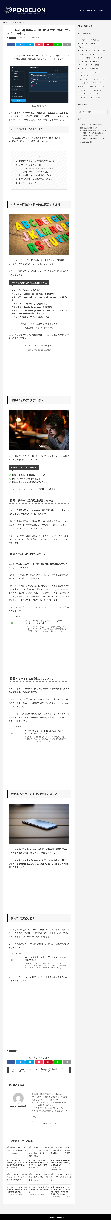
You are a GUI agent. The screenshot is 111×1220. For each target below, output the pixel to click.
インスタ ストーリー (84, 79)
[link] (34, 1117)
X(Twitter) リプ (82, 54)
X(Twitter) (12, 37)
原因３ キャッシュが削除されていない (38, 175)
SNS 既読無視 (94, 40)
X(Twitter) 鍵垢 (94, 68)
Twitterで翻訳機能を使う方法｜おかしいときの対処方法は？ (45, 958)
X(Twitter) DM (82, 43)
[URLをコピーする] (67, 44)
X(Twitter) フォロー (99, 50)
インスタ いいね (94, 72)
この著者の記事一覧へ (50, 1124)
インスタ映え (82, 97)
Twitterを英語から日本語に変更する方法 (36, 161)
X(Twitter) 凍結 (97, 58)
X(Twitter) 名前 (82, 61)
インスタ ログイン (84, 90)
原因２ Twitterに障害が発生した (35, 172)
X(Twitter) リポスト (96, 54)
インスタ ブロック (98, 83)
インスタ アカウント (84, 76)
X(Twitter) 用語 (94, 65)
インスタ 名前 (82, 94)
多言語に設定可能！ (27, 183)
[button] (11, 44)
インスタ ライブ (100, 86)
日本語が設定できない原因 (30, 165)
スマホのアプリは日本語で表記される (35, 179)
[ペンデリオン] (25, 10)
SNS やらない (82, 40)
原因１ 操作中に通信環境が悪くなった (38, 168)
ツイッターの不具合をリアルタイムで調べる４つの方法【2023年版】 (45, 622)
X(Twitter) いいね (94, 43)
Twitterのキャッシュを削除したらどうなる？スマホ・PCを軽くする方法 (45, 732)
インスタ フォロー (84, 83)
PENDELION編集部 (18, 1106)
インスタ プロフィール (85, 86)
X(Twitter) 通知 (82, 68)
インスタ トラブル (99, 79)
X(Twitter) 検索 (82, 65)
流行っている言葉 (94, 97)
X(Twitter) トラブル (84, 50)
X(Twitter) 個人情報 (84, 58)
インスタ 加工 (96, 90)
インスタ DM (82, 72)
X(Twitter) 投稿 (94, 61)
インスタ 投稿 (94, 94)
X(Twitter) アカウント (84, 47)
